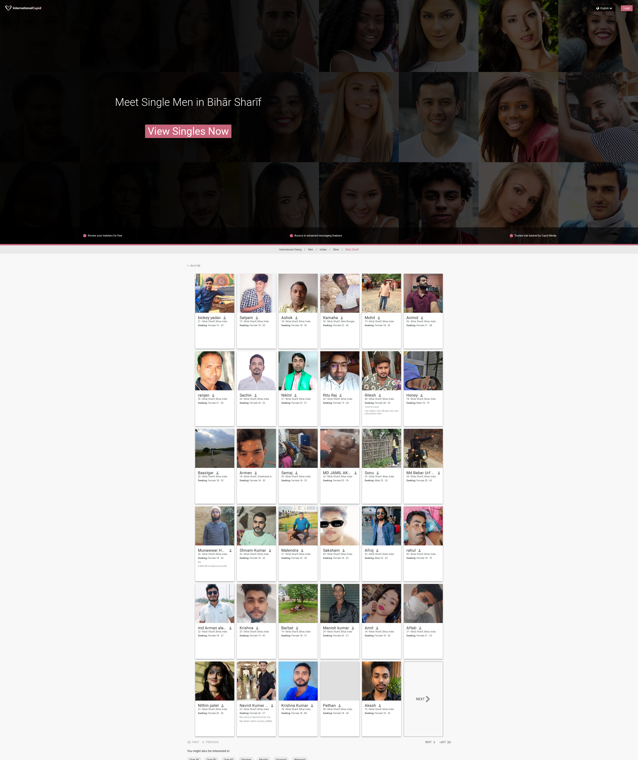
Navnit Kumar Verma (254, 705)
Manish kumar (336, 628)
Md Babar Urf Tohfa (420, 473)
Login (627, 8)
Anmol (412, 317)
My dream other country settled (256, 721)
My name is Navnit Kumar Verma (256, 717)
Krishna (246, 628)
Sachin (246, 395)
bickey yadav (209, 317)
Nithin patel (208, 705)
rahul (411, 550)
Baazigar (206, 473)
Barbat (287, 628)
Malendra (289, 550)
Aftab (411, 628)
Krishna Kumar (294, 705)
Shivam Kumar (253, 550)
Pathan (329, 705)
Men (310, 249)
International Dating (290, 249)
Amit (369, 628)
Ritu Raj (330, 395)
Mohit (370, 317)
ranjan (203, 395)
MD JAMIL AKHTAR (337, 473)
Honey (412, 395)
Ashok (287, 317)
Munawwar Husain (212, 550)
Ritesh (370, 395)
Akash (370, 705)
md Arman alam (212, 628)
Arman (246, 473)
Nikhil (286, 395)
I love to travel (372, 407)
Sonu (369, 473)
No (199, 562)
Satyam (246, 317)
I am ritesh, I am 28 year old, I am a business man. (381, 412)
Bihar (336, 249)
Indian (323, 249)
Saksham (331, 550)
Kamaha (330, 317)
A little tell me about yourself (212, 566)
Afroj (369, 550)
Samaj (287, 473)
